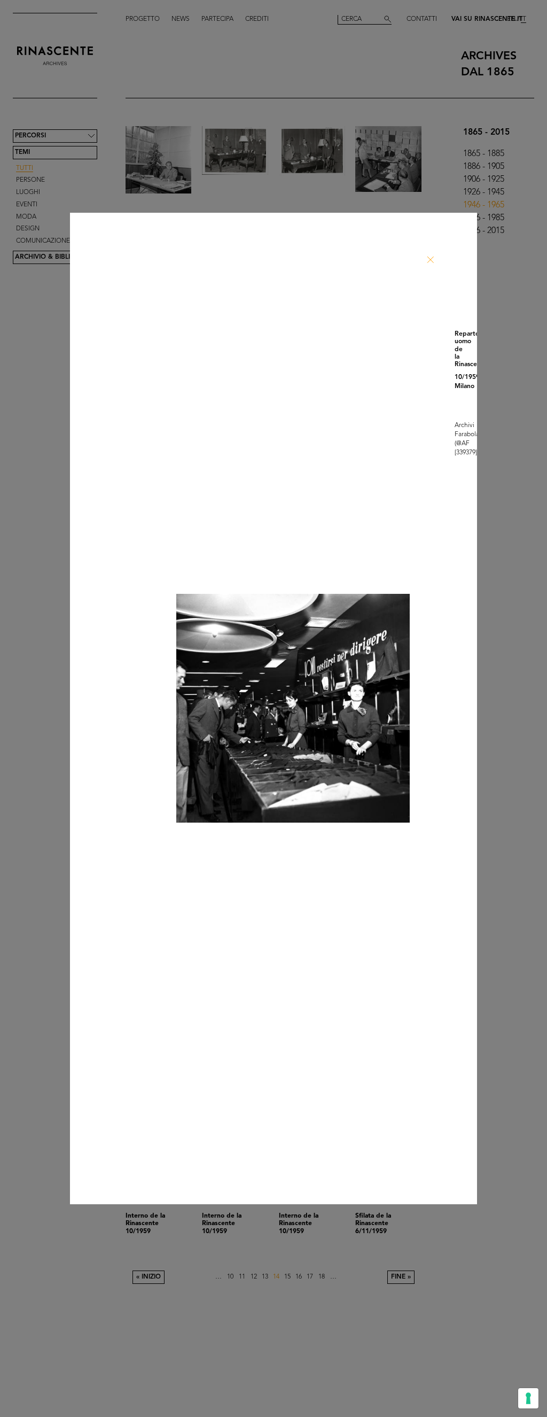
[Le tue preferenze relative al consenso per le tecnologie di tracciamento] (528, 1398)
